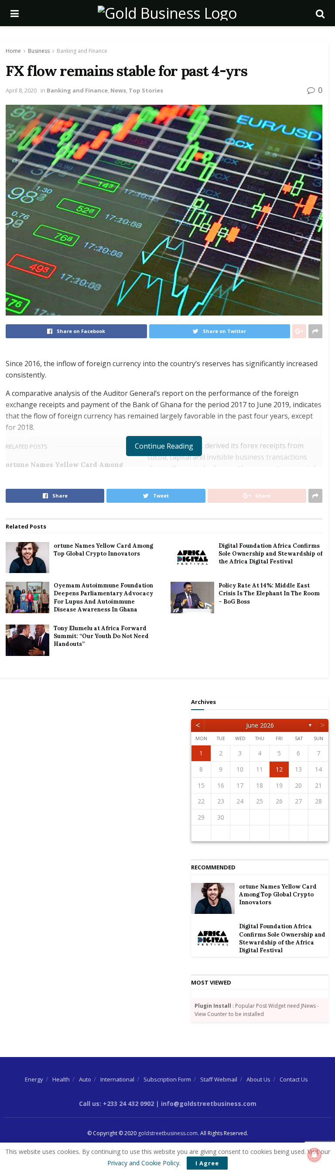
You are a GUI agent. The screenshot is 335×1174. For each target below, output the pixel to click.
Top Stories (146, 90)
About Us (258, 1079)
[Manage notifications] (314, 1155)
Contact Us (294, 1079)
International (117, 1079)
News (118, 90)
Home (13, 51)
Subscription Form (167, 1079)
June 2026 (260, 725)
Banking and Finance (82, 51)
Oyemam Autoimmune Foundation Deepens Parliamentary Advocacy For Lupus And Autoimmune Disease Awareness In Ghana (103, 597)
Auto (85, 1079)
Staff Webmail (218, 1079)
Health (61, 1079)
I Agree (207, 1163)
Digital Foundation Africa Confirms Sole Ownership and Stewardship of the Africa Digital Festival (270, 553)
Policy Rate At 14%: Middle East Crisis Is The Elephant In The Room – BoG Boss (269, 593)
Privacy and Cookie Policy (143, 1163)
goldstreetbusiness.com (168, 1133)
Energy (34, 1079)
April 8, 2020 (21, 90)
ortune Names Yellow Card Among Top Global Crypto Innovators (103, 549)
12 (279, 769)
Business (39, 51)
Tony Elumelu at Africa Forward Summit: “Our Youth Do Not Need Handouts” (101, 636)
